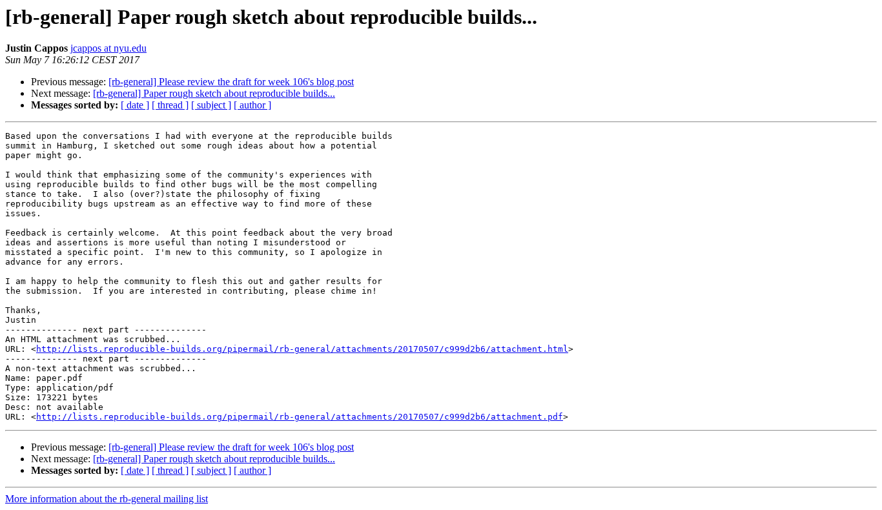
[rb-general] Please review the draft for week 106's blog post (231, 81)
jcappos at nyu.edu (108, 48)
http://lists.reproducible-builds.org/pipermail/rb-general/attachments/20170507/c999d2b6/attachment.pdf (299, 417)
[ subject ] (211, 104)
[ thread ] (170, 104)
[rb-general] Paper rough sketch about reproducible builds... (214, 93)
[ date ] (135, 104)
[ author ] (252, 104)
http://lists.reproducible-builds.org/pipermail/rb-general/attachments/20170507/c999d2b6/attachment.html (302, 349)
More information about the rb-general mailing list (106, 498)
